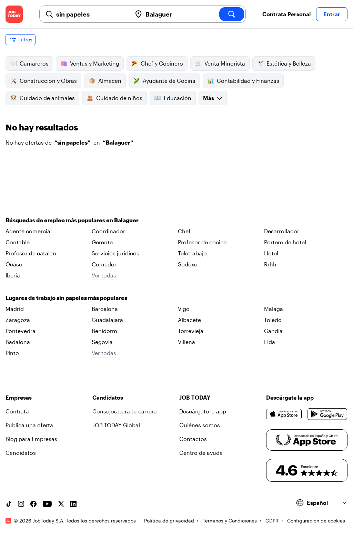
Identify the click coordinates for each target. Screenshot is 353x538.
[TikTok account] (9, 504)
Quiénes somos (199, 425)
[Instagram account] (21, 504)
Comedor (104, 264)
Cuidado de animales (47, 98)
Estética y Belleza (288, 63)
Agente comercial (29, 231)
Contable (18, 242)
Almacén (109, 80)
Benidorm (104, 330)
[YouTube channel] (47, 504)
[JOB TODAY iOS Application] (284, 414)
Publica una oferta (29, 425)
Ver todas (104, 275)
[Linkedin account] (73, 504)
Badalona (18, 342)
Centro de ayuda (201, 452)
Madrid (15, 308)
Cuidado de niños (119, 98)
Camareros (34, 63)
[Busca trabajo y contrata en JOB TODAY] (14, 14)
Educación (177, 98)
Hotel (271, 253)
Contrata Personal (286, 14)
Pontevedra (21, 330)
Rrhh (270, 264)
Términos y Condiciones (230, 521)
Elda (269, 342)
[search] (231, 14)
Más (208, 98)
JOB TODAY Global (116, 425)
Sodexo (188, 264)
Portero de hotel (285, 242)
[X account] (61, 504)
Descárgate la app (202, 411)
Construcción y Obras (48, 80)
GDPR (272, 521)
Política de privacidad (169, 521)
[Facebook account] (33, 504)
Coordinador (108, 231)
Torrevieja (190, 330)
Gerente (102, 242)
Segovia (102, 342)
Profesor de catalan (31, 253)
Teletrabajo (192, 253)
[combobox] (91, 14)
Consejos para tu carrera (124, 411)
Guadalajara (107, 319)
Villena (186, 342)
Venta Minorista (224, 63)
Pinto (12, 353)
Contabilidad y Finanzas (248, 80)
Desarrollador (281, 231)
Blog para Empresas (31, 439)
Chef (184, 231)
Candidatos (21, 452)
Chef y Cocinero (162, 63)
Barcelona (105, 308)
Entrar (331, 14)
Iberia (13, 275)
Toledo (273, 319)
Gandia (273, 330)
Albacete (189, 319)
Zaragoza (18, 319)
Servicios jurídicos (115, 253)
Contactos (193, 439)
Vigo (184, 308)
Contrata (17, 411)
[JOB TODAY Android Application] (327, 414)
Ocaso (14, 264)
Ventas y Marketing (94, 63)
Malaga (273, 308)
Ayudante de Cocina (169, 80)
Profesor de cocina (202, 242)
